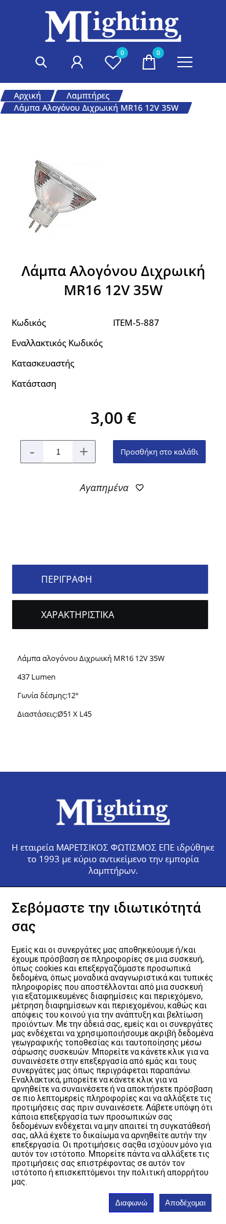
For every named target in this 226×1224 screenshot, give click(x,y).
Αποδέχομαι (185, 1202)
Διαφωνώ (131, 1202)
